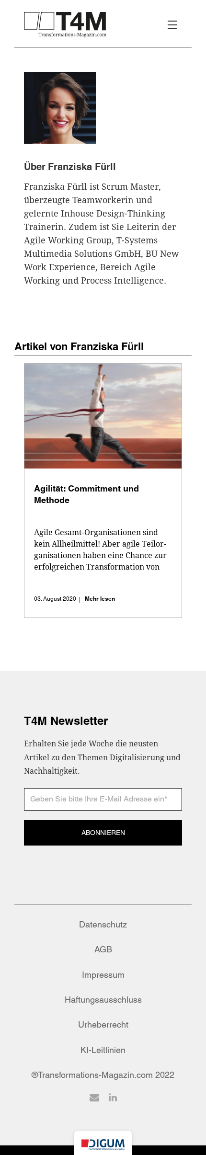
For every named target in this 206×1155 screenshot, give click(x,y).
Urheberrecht (103, 1024)
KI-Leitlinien (103, 1050)
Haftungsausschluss (103, 1000)
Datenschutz (103, 924)
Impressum (103, 975)
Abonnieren (103, 832)
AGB (103, 949)
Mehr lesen (100, 598)
